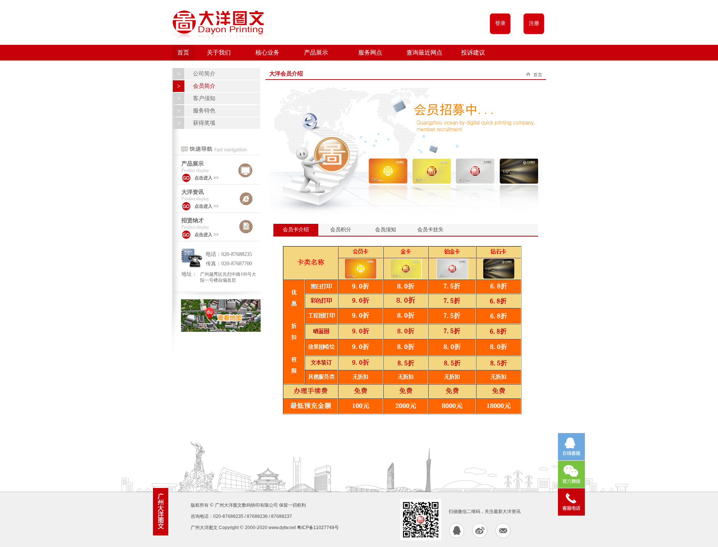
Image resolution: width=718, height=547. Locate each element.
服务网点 (370, 52)
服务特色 (204, 111)
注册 (534, 23)
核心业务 (267, 52)
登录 (500, 23)
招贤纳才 (192, 220)
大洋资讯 (192, 192)
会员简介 (204, 86)
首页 (183, 52)
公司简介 (204, 74)
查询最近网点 (424, 52)
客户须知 (204, 98)
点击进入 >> (206, 177)
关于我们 (219, 52)
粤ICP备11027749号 (318, 527)
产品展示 (316, 52)
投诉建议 (473, 52)
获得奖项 (204, 123)
